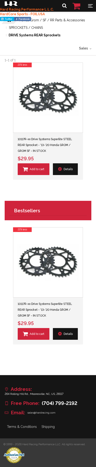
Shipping (48, 427)
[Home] (11, 4)
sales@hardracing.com (41, 412)
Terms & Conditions (22, 427)
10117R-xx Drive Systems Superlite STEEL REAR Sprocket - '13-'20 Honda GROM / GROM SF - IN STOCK (45, 145)
